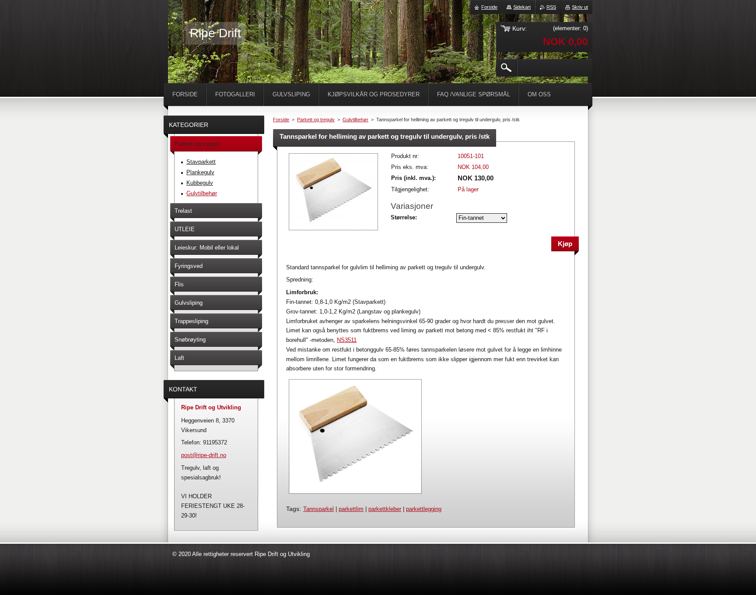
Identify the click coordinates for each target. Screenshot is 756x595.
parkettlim (351, 509)
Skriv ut (580, 7)
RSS (551, 7)
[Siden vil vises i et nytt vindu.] (333, 231)
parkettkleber (384, 509)
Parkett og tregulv (316, 119)
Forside (281, 119)
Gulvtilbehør (355, 119)
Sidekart (522, 7)
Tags (292, 508)
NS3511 (347, 340)
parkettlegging (423, 509)
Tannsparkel (318, 509)
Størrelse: (404, 217)
